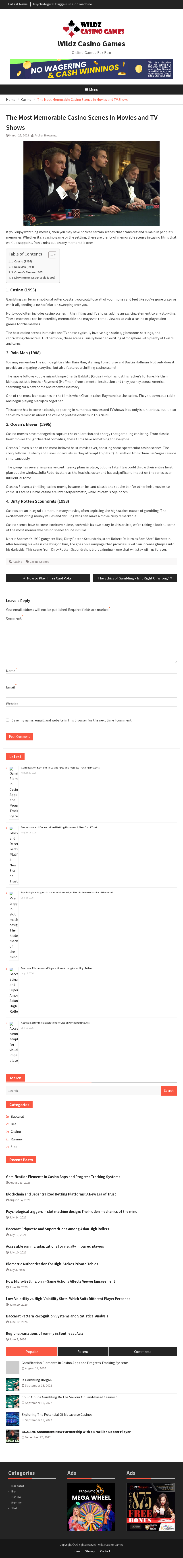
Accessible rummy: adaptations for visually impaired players (55, 1022)
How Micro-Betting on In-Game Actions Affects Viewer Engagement (60, 1281)
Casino (17, 562)
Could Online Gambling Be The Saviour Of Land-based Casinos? (69, 1397)
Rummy (17, 1139)
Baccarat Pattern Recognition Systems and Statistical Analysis (57, 1316)
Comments (142, 1351)
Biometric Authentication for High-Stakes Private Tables (52, 1263)
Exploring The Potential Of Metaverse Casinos (57, 1414)
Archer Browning (46, 135)
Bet (13, 1124)
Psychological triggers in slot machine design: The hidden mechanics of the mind (67, 892)
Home (76, 1551)
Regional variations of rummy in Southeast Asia (44, 1333)
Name (10, 670)
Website (12, 703)
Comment (14, 618)
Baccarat (17, 1116)
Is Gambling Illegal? (37, 1380)
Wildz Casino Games (91, 44)
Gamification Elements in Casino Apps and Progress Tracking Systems (60, 767)
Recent (82, 1351)
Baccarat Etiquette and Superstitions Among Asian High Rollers (56, 968)
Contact (105, 1551)
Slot (14, 1146)
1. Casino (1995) (21, 261)
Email (10, 687)
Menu (93, 89)
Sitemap (90, 1551)
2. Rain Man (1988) (23, 267)
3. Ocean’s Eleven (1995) (27, 272)
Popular (32, 1351)
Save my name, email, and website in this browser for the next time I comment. (72, 720)
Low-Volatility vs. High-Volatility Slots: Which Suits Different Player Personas (68, 1298)
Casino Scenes (39, 562)
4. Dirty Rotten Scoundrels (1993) (33, 278)
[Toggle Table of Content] (50, 255)
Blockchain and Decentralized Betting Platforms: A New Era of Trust (59, 827)
